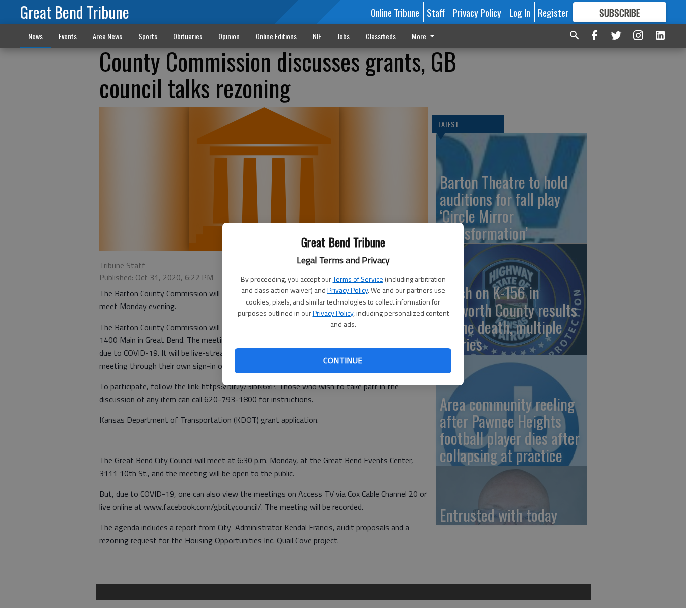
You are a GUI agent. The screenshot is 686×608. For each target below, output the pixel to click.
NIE (317, 36)
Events (68, 36)
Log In (519, 12)
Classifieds (381, 36)
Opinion (229, 36)
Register (553, 12)
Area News (107, 36)
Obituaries (187, 36)
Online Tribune (395, 12)
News (35, 36)
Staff (436, 12)
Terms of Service (358, 279)
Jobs (343, 36)
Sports (147, 36)
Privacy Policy (347, 290)
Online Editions (276, 36)
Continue (342, 360)
